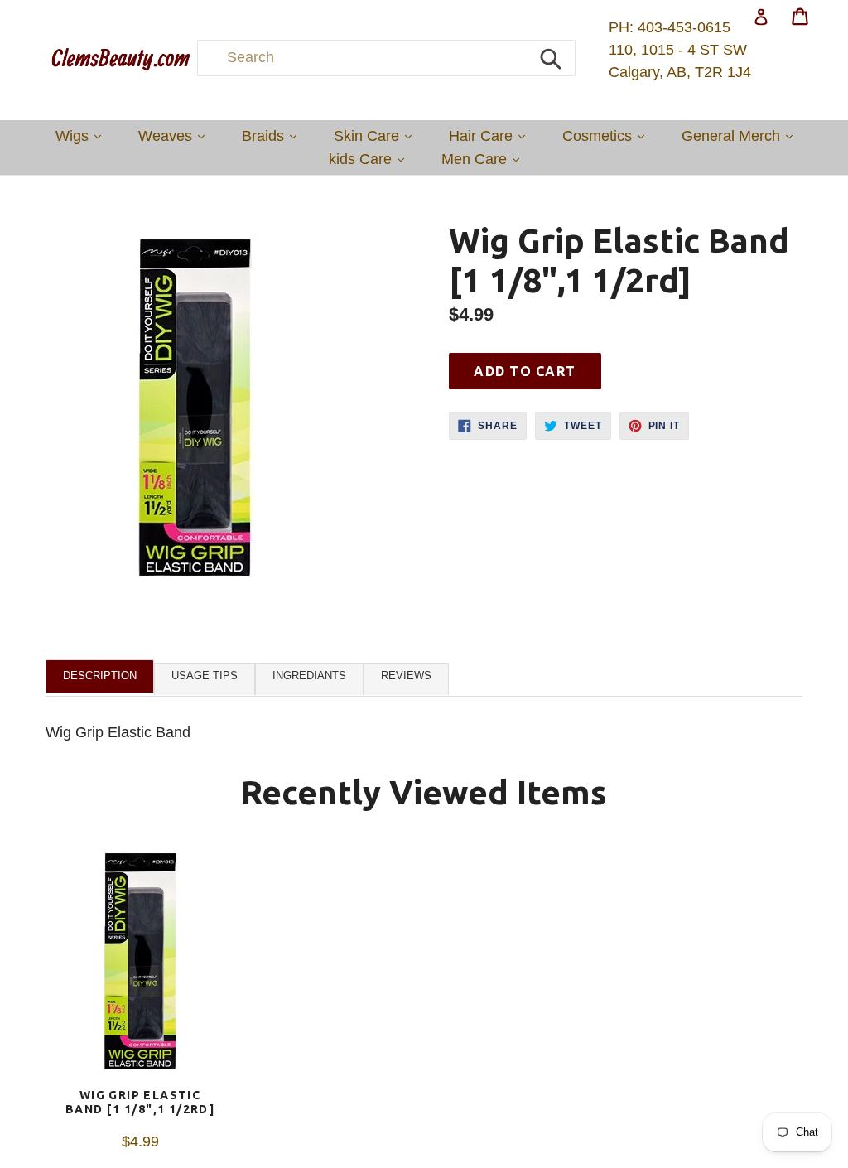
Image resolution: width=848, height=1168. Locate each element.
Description (100, 675)
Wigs (82, 135)
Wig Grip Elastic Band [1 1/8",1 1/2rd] (139, 1102)
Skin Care (377, 135)
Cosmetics (607, 135)
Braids (273, 135)
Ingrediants (309, 675)
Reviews (406, 675)
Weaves (175, 135)
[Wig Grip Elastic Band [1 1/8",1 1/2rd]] (139, 965)
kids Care (370, 158)
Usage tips (204, 675)
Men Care (484, 158)
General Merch (741, 135)
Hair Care (491, 135)
